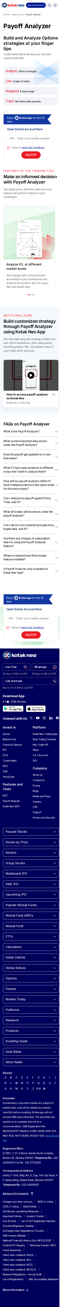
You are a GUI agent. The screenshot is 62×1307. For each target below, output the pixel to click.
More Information (13, 1290)
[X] (31, 718)
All (44, 1088)
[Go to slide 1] (29, 294)
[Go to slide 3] (32, 294)
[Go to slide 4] (33, 294)
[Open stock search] (49, 5)
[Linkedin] (51, 718)
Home (6, 14)
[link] (16, 667)
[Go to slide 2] (30, 294)
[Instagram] (44, 718)
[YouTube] (37, 718)
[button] (36, 5)
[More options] (54, 395)
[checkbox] (8, 147)
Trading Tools (17, 14)
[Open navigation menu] (55, 5)
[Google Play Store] (13, 708)
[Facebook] (57, 718)
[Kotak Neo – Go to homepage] (13, 5)
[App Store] (35, 708)
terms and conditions (33, 147)
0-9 (38, 1088)
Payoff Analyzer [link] (33, 14)
